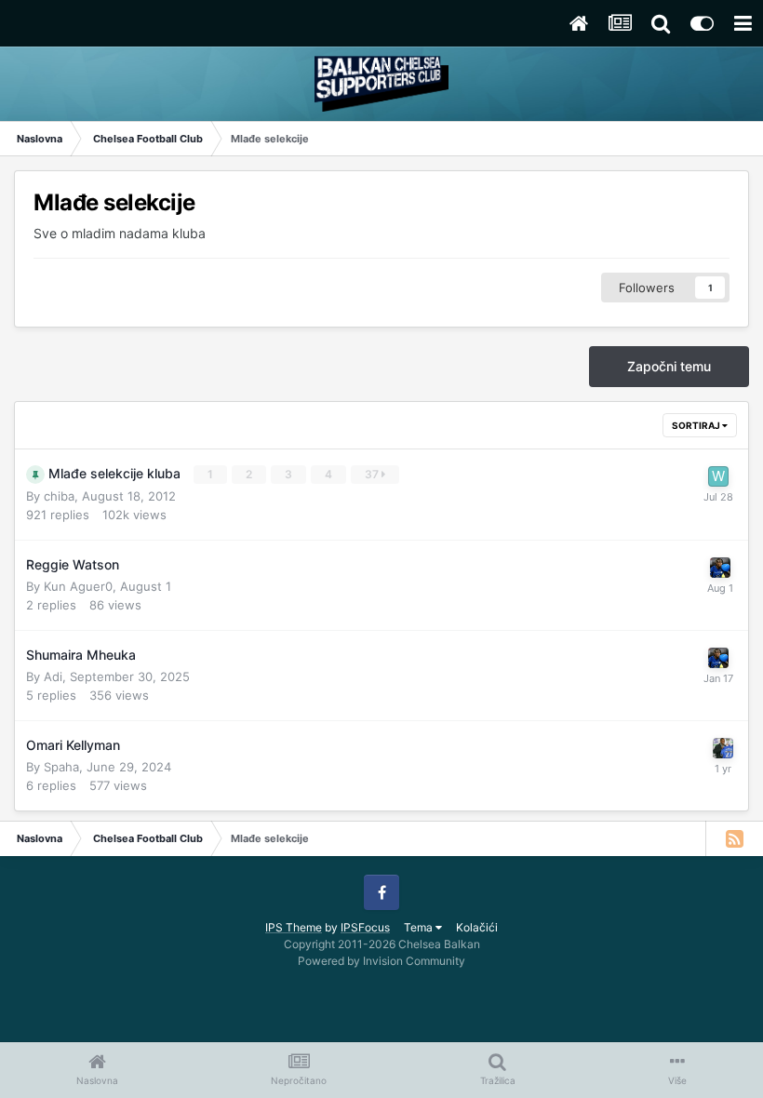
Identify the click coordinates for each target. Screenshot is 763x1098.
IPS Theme (293, 927)
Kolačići (477, 927)
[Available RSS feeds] (734, 838)
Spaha (61, 766)
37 (373, 474)
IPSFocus (365, 927)
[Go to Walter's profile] (718, 476)
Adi (53, 676)
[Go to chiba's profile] (723, 748)
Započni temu (669, 366)
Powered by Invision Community (381, 961)
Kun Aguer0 (78, 586)
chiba (59, 496)
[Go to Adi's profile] (720, 567)
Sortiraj (697, 425)
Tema (419, 927)
